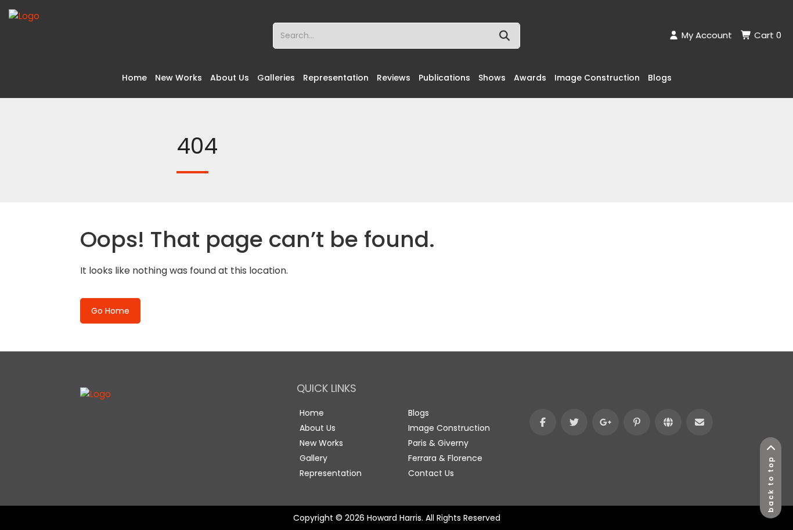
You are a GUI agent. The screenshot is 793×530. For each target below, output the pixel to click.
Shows (492, 78)
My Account (705, 35)
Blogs (660, 78)
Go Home (110, 311)
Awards (530, 78)
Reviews (393, 78)
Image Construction (597, 78)
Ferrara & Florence (445, 458)
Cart (766, 35)
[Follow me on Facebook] (542, 422)
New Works (178, 78)
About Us (229, 78)
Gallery (313, 458)
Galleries (276, 78)
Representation (336, 78)
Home (134, 78)
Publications (444, 78)
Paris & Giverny (438, 443)
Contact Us (431, 473)
